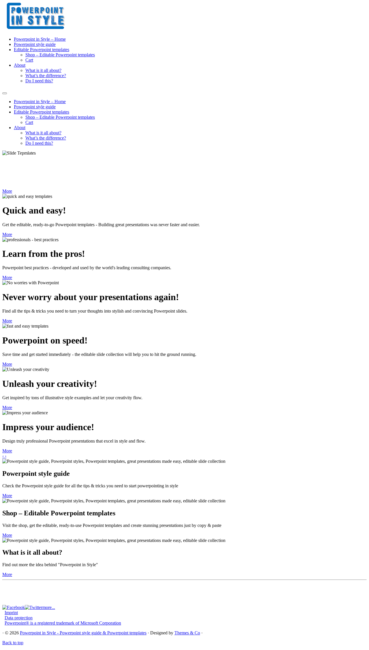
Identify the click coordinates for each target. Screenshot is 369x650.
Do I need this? (39, 80)
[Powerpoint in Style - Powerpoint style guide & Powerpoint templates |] (38, 28)
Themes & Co (187, 632)
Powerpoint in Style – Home (40, 39)
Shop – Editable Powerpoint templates (60, 54)
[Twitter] (33, 607)
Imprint (11, 612)
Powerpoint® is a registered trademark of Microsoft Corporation (63, 623)
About (19, 65)
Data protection (19, 617)
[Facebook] (13, 607)
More (7, 191)
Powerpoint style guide (35, 44)
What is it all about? (43, 70)
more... (48, 607)
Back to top (12, 642)
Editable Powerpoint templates (41, 49)
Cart (29, 59)
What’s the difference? (45, 75)
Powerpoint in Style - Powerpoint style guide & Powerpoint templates (83, 632)
